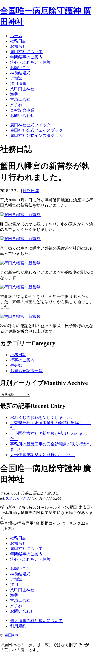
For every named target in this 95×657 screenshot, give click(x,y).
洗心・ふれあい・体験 (30, 559)
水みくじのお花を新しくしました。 (42, 417)
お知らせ (18, 543)
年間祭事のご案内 (26, 554)
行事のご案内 (22, 360)
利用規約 (18, 626)
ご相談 (16, 579)
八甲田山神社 (22, 590)
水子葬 (16, 606)
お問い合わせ (22, 611)
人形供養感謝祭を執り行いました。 (42, 455)
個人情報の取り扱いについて (36, 620)
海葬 (14, 595)
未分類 (16, 365)
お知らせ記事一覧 (26, 371)
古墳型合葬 (20, 600)
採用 (14, 584)
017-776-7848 (17, 498)
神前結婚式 (20, 574)
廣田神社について (26, 548)
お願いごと (20, 568)
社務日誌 (31, 190)
